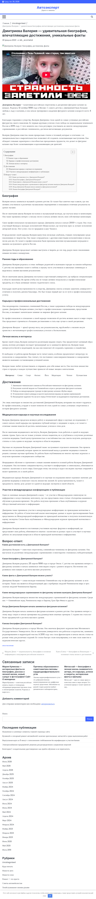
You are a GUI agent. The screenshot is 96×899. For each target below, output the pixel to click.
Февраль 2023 (8, 833)
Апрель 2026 (7, 770)
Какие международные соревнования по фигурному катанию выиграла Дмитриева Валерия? (43, 184)
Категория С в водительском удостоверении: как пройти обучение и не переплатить (36, 749)
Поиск (4, 713)
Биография (9, 155)
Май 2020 (6, 845)
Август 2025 (7, 782)
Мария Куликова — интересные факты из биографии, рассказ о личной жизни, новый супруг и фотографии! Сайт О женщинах (16, 673)
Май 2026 (6, 766)
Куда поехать (7, 866)
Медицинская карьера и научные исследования (25, 169)
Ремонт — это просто (10, 879)
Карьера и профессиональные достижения (23, 161)
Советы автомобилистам (12, 883)
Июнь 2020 (7, 841)
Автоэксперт (48, 7)
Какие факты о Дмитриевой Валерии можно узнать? (30, 182)
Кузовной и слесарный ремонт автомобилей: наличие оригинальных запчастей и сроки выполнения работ (45, 736)
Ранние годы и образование (18, 158)
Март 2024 (6, 820)
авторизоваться (47, 703)
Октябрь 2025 (8, 778)
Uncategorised (8, 645)
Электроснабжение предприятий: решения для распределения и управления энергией (36, 744)
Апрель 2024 (7, 816)
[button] (71, 152)
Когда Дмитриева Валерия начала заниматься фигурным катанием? (35, 187)
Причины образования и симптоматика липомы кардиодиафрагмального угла (46, 670)
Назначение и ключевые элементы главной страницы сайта (26, 732)
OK (50, 896)
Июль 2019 (6, 850)
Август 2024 (7, 799)
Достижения (10, 166)
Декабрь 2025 (8, 774)
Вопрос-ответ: (11, 174)
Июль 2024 (7, 803)
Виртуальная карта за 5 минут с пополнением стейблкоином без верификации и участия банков (40, 740)
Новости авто (7, 870)
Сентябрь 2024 (8, 795)
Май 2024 (6, 812)
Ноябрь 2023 (7, 829)
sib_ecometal (26, 40)
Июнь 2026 (7, 761)
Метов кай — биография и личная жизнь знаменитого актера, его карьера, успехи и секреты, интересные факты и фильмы (78, 671)
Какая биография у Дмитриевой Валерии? (27, 179)
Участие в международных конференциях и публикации (29, 172)
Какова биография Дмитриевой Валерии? (26, 189)
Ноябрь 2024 (7, 787)
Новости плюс (8, 875)
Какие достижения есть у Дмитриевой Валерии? (29, 177)
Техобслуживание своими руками (15, 887)
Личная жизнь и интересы (18, 163)
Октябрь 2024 (8, 791)
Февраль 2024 (8, 824)
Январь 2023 (7, 837)
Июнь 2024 (7, 808)
